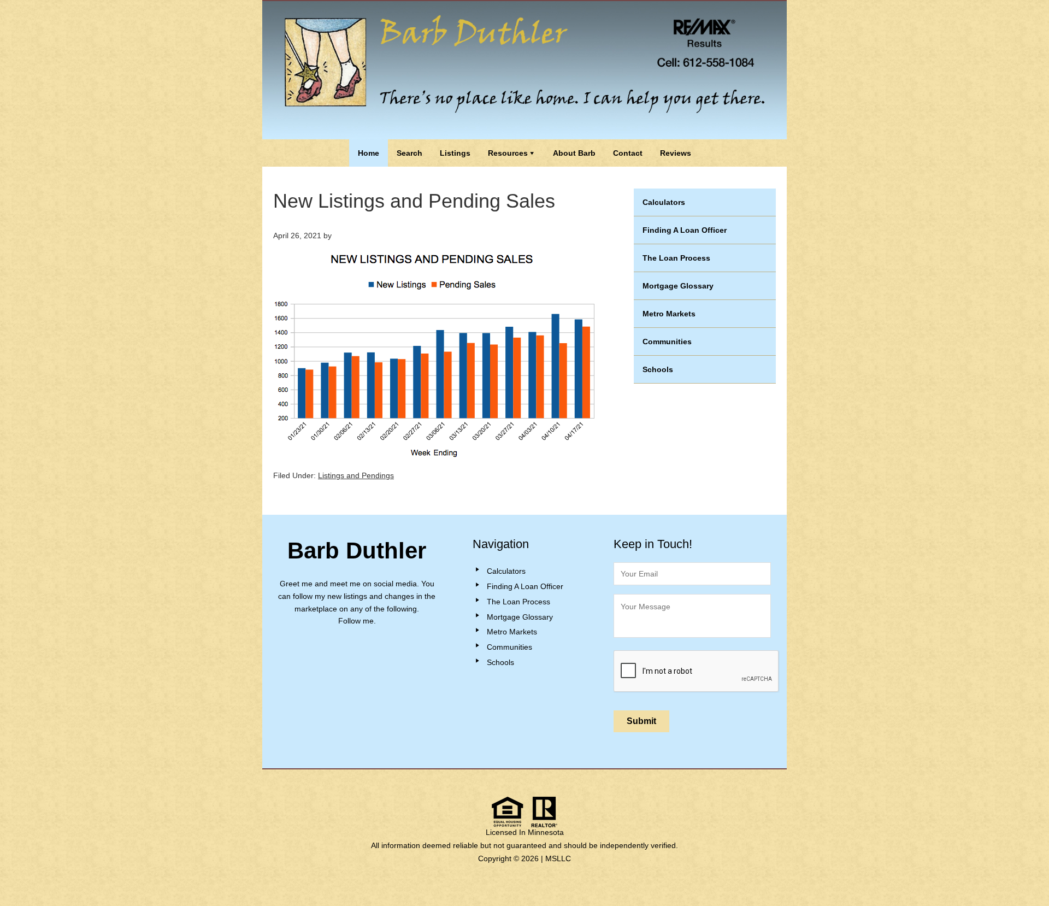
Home (368, 153)
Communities (667, 341)
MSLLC (558, 858)
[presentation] (697, 671)
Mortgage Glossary (678, 285)
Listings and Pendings (356, 475)
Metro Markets (669, 313)
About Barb (574, 153)
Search (409, 153)
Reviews (675, 153)
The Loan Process (676, 258)
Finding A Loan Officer (685, 230)
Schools (658, 369)
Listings (455, 153)
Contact (628, 153)
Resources (508, 153)
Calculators (664, 202)
